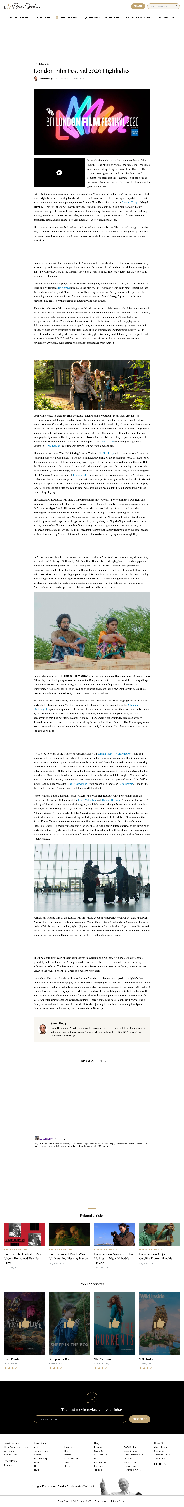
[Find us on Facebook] (155, 1464)
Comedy (38, 1455)
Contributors (165, 17)
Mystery (68, 1447)
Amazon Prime (41, 1451)
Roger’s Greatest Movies (16, 1447)
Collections (42, 17)
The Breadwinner (77, 783)
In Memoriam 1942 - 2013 (82, 1486)
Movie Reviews (19, 17)
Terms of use (101, 1501)
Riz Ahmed (63, 288)
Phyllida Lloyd (106, 453)
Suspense (68, 1462)
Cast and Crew (11, 1455)
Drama (37, 1462)
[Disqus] (92, 1168)
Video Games (130, 1451)
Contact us (159, 1451)
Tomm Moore (105, 753)
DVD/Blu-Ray (130, 1447)
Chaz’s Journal (100, 1451)
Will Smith (107, 441)
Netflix (67, 1451)
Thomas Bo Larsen (112, 800)
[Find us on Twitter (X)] (165, 1464)
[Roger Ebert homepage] (22, 6)
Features (128, 1458)
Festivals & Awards (137, 17)
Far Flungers (100, 1462)
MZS (96, 1458)
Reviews (98, 1447)
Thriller (67, 1466)
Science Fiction (71, 1458)
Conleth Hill (80, 475)
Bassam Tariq (129, 202)
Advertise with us (162, 1455)
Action (37, 1447)
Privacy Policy (117, 1501)
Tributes (98, 1470)
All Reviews (9, 1451)
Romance (69, 1455)
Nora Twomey (125, 783)
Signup (138, 6)
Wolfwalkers (122, 753)
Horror (37, 1466)
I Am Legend (53, 446)
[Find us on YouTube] (160, 1464)
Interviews (112, 17)
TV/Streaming (91, 17)
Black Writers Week (133, 1455)
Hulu (36, 1470)
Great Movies (68, 17)
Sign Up (8, 1465)
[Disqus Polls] (92, 1100)
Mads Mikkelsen (87, 800)
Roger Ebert (130, 1466)
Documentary (40, 1458)
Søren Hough (46, 78)
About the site (161, 1447)
